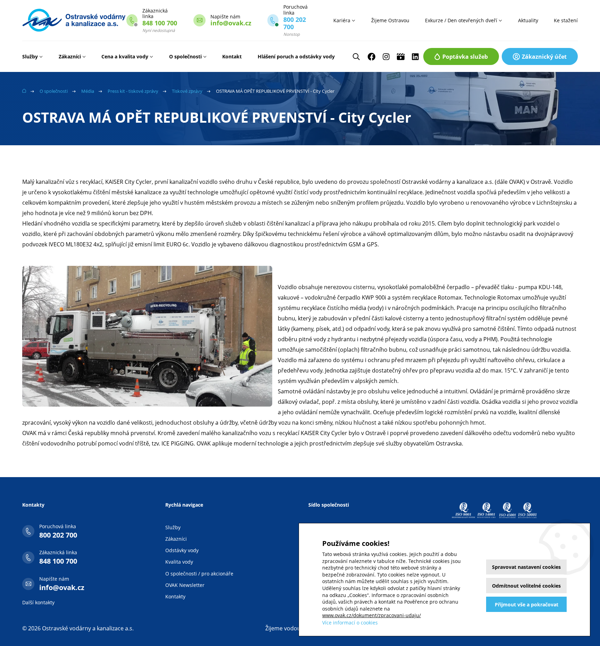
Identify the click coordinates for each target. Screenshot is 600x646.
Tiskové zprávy (187, 91)
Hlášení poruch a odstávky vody (296, 56)
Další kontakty (38, 602)
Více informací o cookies (350, 622)
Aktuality (528, 20)
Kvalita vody (179, 561)
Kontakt (232, 56)
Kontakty (175, 596)
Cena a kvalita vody (124, 56)
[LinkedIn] (415, 56)
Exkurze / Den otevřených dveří (461, 20)
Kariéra (341, 20)
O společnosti (185, 56)
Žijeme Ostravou (390, 20)
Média (87, 91)
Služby (30, 56)
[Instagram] (386, 56)
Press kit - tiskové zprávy (133, 91)
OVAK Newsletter (185, 585)
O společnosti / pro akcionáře (199, 573)
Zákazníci (70, 56)
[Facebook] (371, 56)
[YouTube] (401, 56)
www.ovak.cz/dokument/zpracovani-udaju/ (371, 615)
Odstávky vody (182, 550)
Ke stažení (566, 20)
